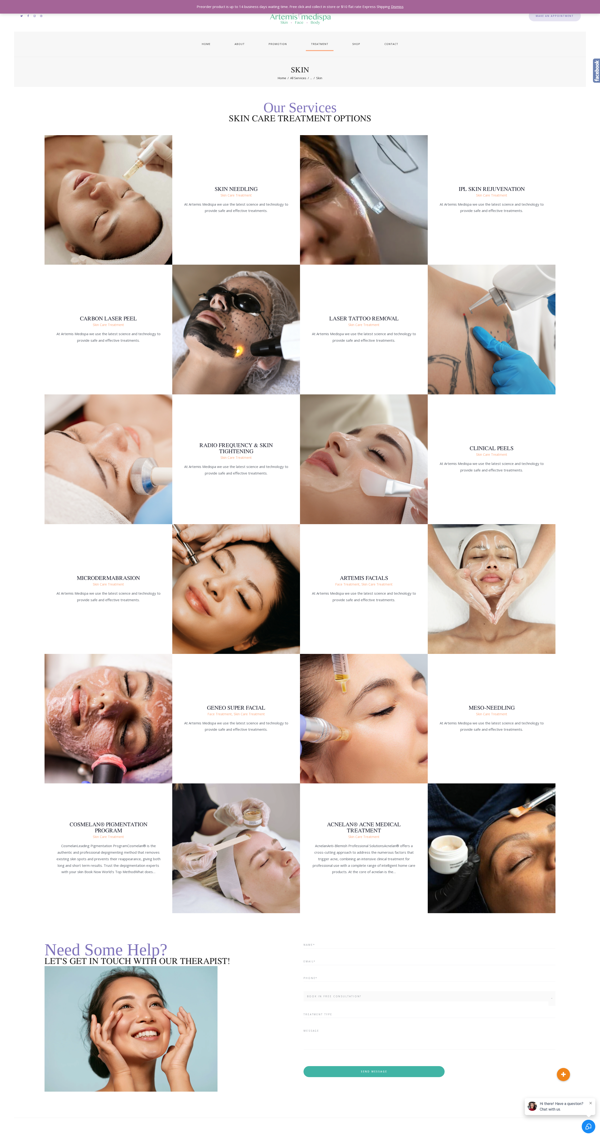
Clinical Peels (492, 448)
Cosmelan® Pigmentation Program (108, 827)
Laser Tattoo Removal (364, 318)
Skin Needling (236, 189)
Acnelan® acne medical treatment (364, 827)
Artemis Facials (364, 578)
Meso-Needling (492, 707)
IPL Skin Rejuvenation (492, 189)
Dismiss (397, 6)
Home (282, 78)
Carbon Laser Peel (108, 318)
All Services (298, 78)
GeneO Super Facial (236, 707)
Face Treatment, (348, 584)
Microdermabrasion (108, 578)
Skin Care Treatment (236, 195)
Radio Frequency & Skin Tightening (236, 448)
